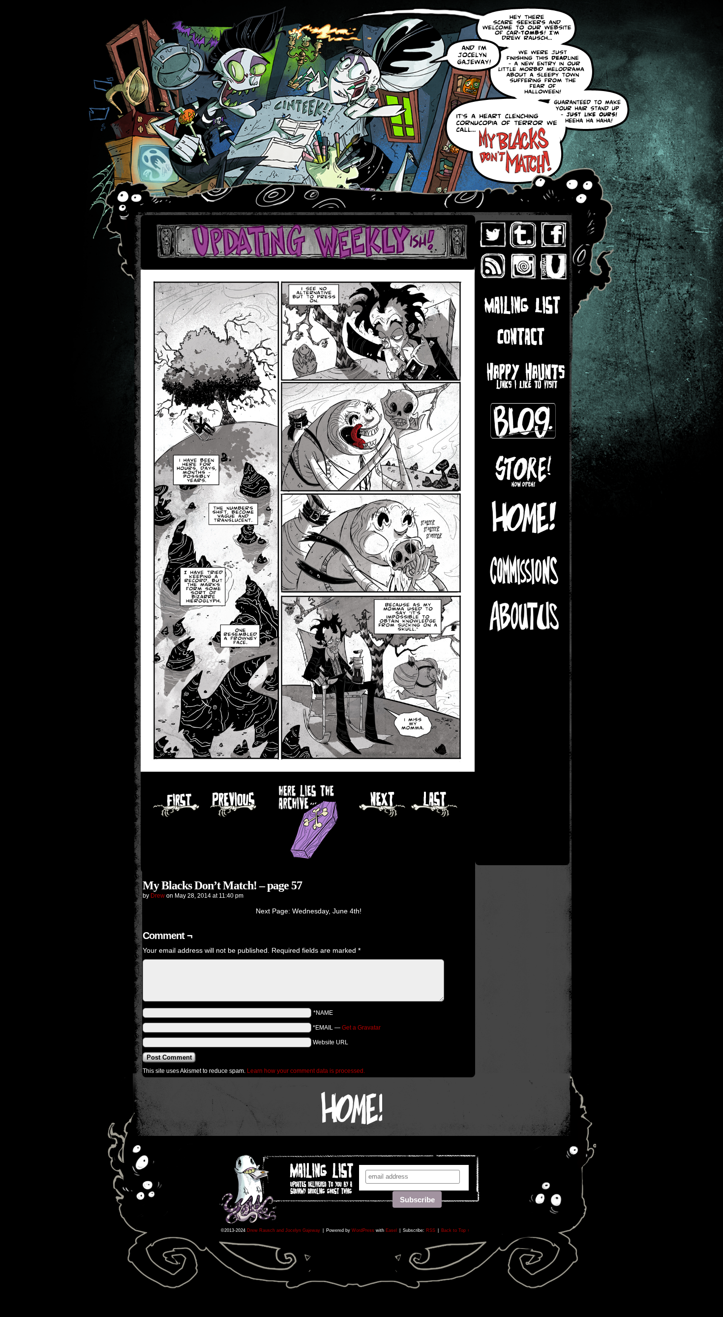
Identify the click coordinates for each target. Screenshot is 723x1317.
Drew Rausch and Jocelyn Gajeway (283, 1230)
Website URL (330, 1042)
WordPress (363, 1230)
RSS (430, 1230)
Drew (158, 895)
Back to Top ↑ (455, 1230)
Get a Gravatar (361, 1027)
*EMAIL (347, 1027)
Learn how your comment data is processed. (306, 1070)
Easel (391, 1230)
